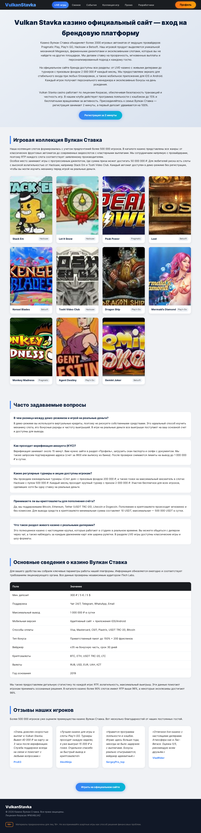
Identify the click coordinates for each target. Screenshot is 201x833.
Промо (129, 5)
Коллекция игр (110, 5)
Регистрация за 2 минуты (100, 115)
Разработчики (146, 5)
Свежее (76, 5)
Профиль (185, 4)
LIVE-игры (60, 5)
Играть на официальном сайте (100, 787)
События (91, 5)
